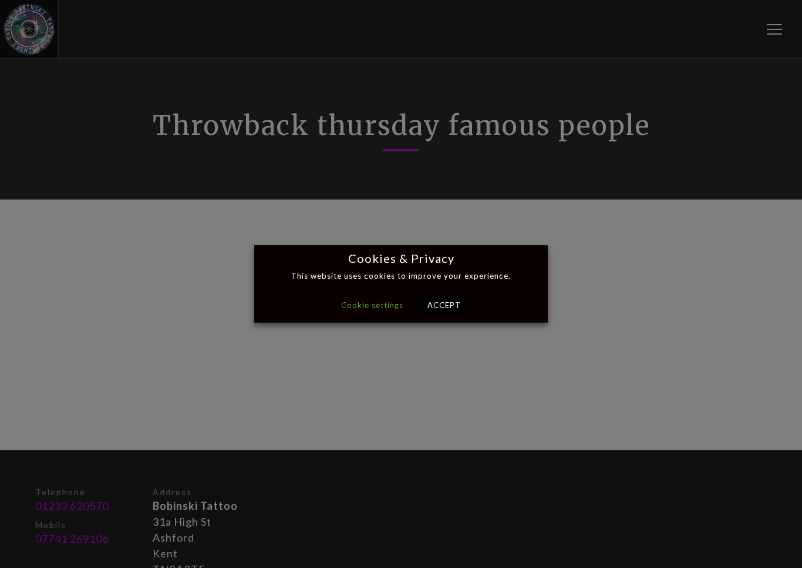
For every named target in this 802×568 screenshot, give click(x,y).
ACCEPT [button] (444, 305)
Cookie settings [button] (372, 305)
